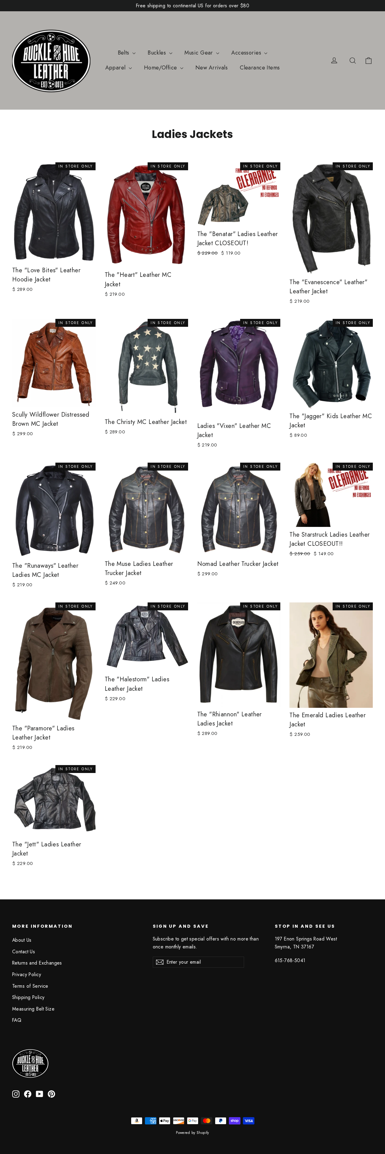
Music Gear (199, 53)
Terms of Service (30, 986)
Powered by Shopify (192, 1132)
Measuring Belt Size (33, 1008)
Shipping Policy (28, 997)
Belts (124, 53)
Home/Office (161, 68)
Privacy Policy (26, 974)
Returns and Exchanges (37, 962)
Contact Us (23, 951)
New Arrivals (211, 68)
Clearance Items (260, 68)
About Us (21, 940)
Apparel (116, 68)
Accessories (247, 53)
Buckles (157, 53)
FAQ (16, 1020)
